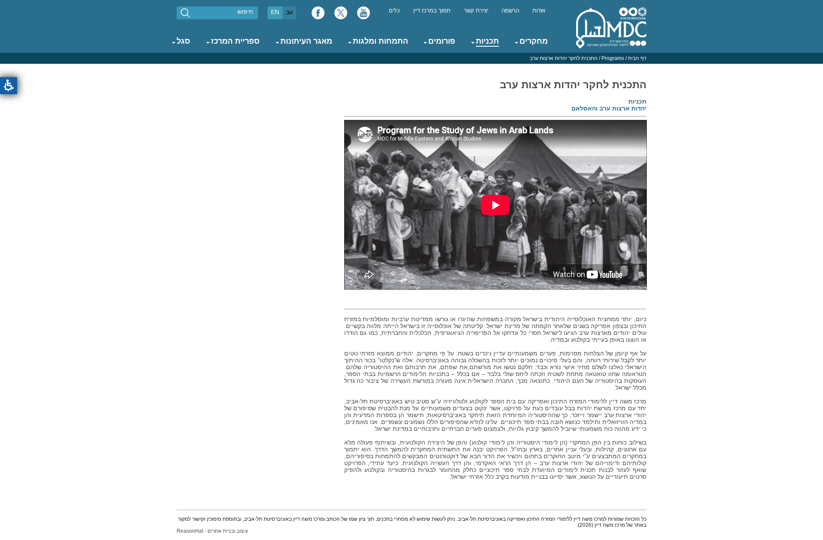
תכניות (487, 41)
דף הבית (637, 58)
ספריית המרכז (235, 41)
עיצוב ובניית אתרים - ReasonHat (212, 531)
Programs (612, 58)
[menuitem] (538, 10)
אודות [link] (538, 11)
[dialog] (411, 58)
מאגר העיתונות (306, 41)
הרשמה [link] (510, 11)
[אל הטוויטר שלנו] (340, 15)
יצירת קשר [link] (476, 11)
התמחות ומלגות (380, 41)
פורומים (441, 41)
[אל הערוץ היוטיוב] (363, 15)
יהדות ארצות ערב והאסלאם (608, 108)
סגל (183, 41)
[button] (8, 85)
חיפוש (245, 11)
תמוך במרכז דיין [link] (432, 11)
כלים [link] (394, 11)
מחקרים (534, 41)
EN (275, 12)
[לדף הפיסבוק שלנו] (318, 15)
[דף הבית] (611, 27)
